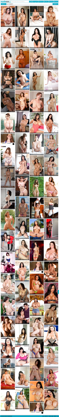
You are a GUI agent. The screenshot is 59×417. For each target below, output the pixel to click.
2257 (57, 416)
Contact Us (46, 416)
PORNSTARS (41, 1)
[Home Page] (6, 1)
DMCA (52, 416)
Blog (43, 416)
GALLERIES (51, 1)
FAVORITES (56, 1)
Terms (50, 416)
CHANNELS (46, 1)
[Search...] (30, 1)
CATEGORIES (36, 1)
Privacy (55, 416)
